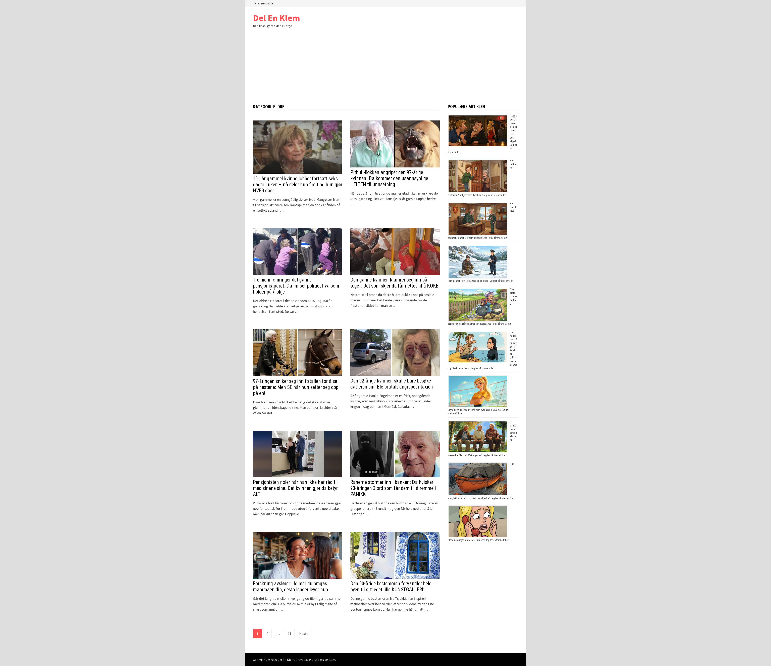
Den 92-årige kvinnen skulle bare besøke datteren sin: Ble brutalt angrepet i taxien (391, 384)
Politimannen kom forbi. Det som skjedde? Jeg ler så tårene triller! (480, 280)
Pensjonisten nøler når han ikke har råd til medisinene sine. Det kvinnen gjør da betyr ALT (295, 488)
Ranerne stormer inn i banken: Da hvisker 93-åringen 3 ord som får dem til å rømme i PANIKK (393, 488)
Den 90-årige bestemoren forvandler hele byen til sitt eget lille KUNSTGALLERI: (390, 587)
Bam (332, 660)
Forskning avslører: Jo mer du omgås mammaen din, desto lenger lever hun (290, 587)
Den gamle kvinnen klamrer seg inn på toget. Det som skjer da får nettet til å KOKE (394, 283)
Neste (303, 633)
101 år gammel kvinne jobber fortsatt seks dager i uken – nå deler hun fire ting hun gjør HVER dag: (297, 185)
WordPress (316, 660)
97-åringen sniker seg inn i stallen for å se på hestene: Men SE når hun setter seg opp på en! (295, 387)
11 (290, 633)
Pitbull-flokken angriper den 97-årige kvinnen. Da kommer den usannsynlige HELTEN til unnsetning (389, 178)
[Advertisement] (385, 74)
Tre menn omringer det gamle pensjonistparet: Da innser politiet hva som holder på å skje (296, 286)
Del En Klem (276, 17)
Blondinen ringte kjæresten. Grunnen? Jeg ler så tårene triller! (478, 540)
